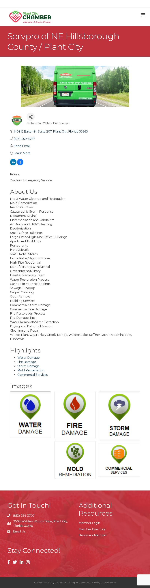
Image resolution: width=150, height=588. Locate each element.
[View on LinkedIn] (13, 164)
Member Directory (92, 529)
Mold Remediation (30, 370)
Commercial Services (32, 374)
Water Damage (28, 357)
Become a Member (93, 535)
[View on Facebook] (20, 164)
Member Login (89, 523)
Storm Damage (28, 366)
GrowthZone (108, 582)
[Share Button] (31, 117)
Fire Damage (26, 362)
